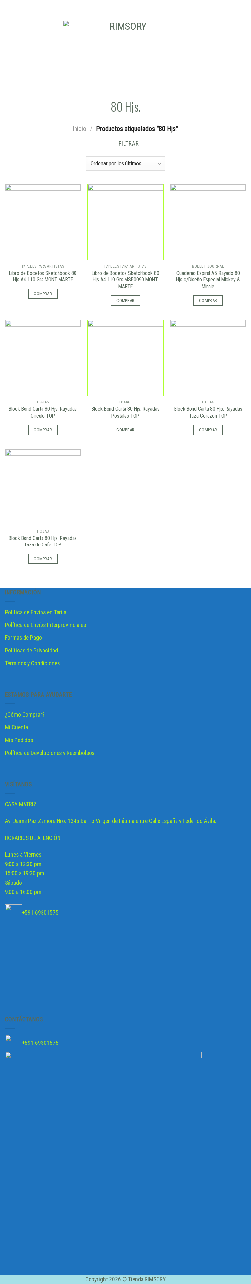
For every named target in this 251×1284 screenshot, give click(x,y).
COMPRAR (43, 293)
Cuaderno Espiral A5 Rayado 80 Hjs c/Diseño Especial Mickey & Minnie (208, 280)
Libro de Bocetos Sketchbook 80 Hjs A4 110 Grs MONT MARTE (42, 276)
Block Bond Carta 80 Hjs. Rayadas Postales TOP (125, 412)
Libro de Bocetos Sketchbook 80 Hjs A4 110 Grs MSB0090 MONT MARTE (125, 280)
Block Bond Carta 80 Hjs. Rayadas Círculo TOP (43, 412)
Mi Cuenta (16, 727)
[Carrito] (243, 51)
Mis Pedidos (19, 740)
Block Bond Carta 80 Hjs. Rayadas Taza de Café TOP (43, 541)
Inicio (79, 129)
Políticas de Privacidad (31, 650)
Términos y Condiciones (32, 663)
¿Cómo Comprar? (25, 714)
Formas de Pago (23, 637)
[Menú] (9, 51)
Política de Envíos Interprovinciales (45, 625)
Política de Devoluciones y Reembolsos (49, 753)
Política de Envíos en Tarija (35, 612)
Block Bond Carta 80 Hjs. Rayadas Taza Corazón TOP (208, 412)
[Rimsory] (125, 51)
